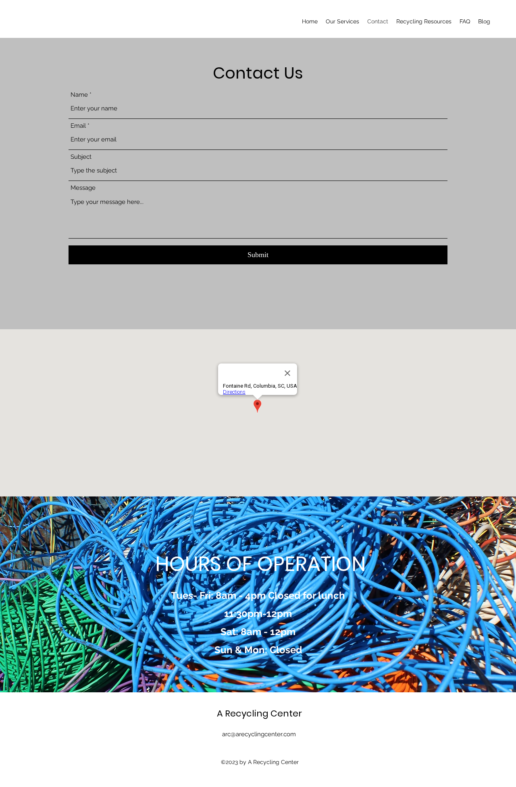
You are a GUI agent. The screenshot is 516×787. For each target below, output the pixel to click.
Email (78, 126)
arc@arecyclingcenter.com (259, 734)
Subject (81, 157)
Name (79, 95)
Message (83, 188)
